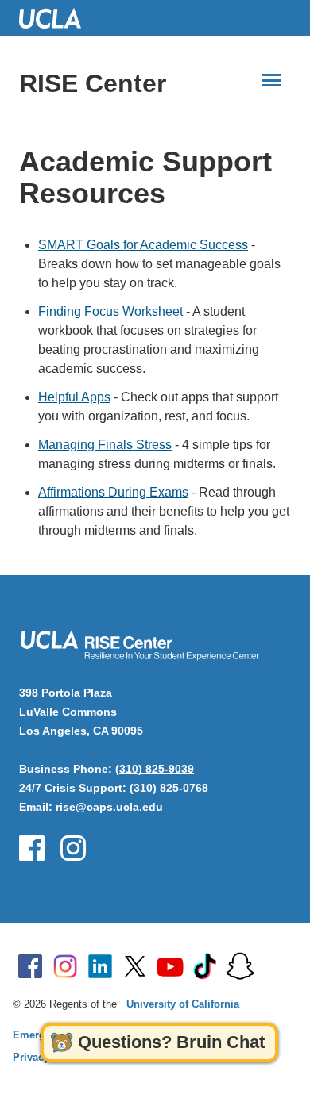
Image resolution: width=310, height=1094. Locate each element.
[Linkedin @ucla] (100, 966)
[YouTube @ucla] (170, 966)
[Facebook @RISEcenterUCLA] (32, 848)
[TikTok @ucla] (205, 966)
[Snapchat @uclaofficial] (240, 966)
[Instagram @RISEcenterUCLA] (73, 848)
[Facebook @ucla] (30, 966)
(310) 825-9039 (154, 768)
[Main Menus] (272, 80)
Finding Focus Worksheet (110, 311)
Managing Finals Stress (105, 444)
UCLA (57, 18)
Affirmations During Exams (113, 492)
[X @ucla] (135, 966)
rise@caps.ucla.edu (109, 806)
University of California (182, 1004)
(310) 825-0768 (169, 787)
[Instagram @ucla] (65, 966)
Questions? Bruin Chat (171, 1042)
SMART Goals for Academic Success (143, 244)
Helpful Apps (74, 397)
